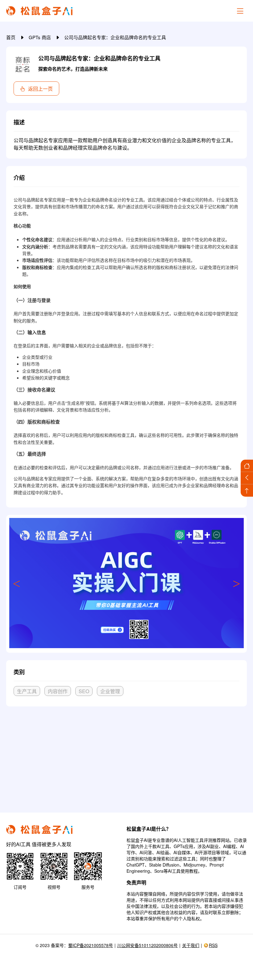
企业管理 (110, 691)
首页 (11, 37)
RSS (213, 945)
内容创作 (58, 691)
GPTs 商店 (40, 37)
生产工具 (27, 691)
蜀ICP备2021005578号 (90, 945)
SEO (84, 691)
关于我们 (190, 945)
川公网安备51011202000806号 (147, 945)
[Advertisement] (126, 757)
